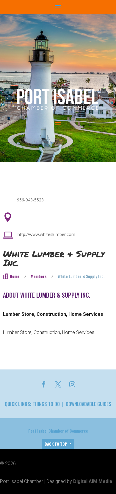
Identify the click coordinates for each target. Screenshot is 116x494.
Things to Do (46, 404)
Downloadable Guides (88, 404)
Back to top (56, 444)
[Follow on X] (58, 384)
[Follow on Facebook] (44, 384)
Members (38, 276)
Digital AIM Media (92, 481)
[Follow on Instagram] (72, 384)
